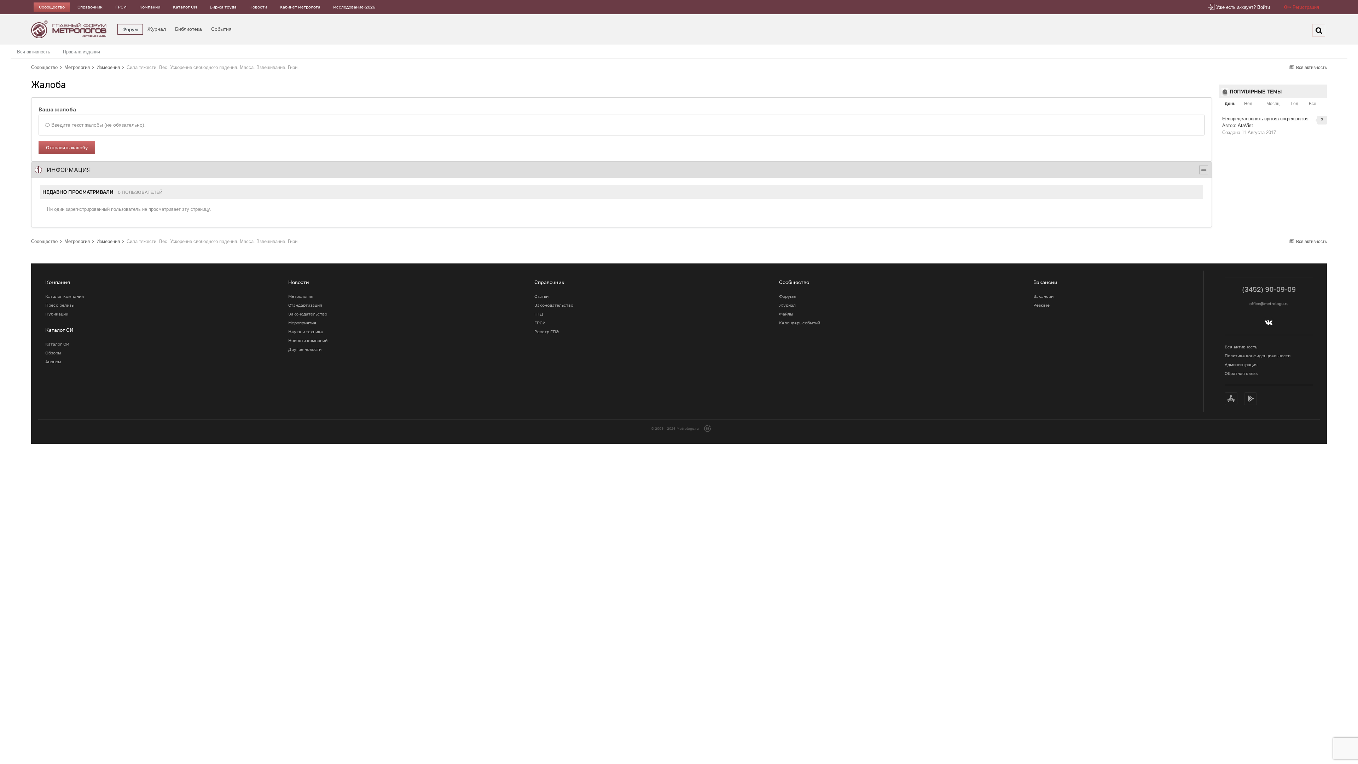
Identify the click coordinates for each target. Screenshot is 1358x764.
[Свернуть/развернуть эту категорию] (1203, 170)
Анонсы (53, 361)
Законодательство (307, 314)
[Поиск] (1318, 30)
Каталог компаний (64, 296)
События (221, 29)
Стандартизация (305, 305)
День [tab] (1230, 103)
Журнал (156, 29)
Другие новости (304, 349)
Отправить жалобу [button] (67, 147)
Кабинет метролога (300, 7)
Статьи (541, 296)
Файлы (786, 314)
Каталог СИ (185, 7)
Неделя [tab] (1252, 103)
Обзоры (53, 352)
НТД (538, 314)
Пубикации (56, 314)
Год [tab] (1294, 103)
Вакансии (1043, 296)
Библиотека (188, 29)
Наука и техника (305, 331)
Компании (149, 7)
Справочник (90, 7)
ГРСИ (121, 7)
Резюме (1041, 305)
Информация (69, 169)
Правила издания (81, 51)
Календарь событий (799, 322)
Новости (258, 7)
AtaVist (1245, 125)
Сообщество (52, 7)
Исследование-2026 (354, 7)
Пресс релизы (60, 305)
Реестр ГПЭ (546, 331)
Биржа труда (223, 7)
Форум (130, 29)
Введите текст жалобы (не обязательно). (98, 125)
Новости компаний (307, 340)
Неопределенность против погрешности (1264, 118)
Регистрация (1306, 7)
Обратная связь (1241, 373)
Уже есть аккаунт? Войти (1243, 7)
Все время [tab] (1318, 103)
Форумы (787, 296)
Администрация (1241, 364)
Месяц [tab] (1272, 103)
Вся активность (33, 51)
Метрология (300, 296)
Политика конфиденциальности (1257, 355)
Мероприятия (302, 322)
